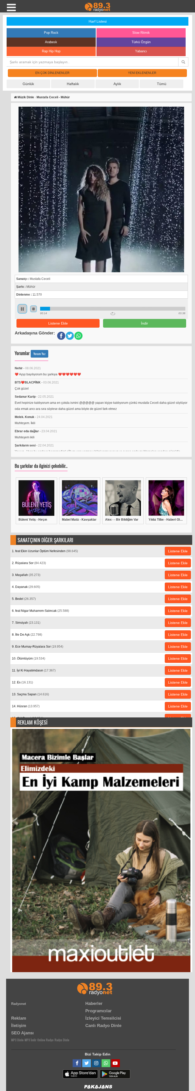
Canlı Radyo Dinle (103, 1025)
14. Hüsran (26, 706)
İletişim (18, 1025)
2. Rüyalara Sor (29, 563)
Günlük (28, 84)
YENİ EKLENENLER (142, 73)
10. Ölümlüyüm (28, 658)
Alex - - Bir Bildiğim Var (121, 519)
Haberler (94, 1003)
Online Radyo (45, 1040)
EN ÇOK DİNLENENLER (52, 73)
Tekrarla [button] (113, 313)
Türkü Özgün (141, 42)
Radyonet (18, 1004)
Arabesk (51, 42)
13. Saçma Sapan (30, 694)
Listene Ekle (58, 323)
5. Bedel (24, 599)
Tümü (161, 84)
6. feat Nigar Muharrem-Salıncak (40, 611)
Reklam (18, 1018)
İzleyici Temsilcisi (103, 1018)
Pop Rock (51, 33)
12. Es (22, 682)
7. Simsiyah (26, 622)
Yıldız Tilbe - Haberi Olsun (166, 519)
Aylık (117, 84)
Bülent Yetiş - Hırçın (33, 519)
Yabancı (141, 51)
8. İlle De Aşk (27, 634)
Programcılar (98, 1010)
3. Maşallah (26, 575)
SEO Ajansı (22, 1033)
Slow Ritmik (141, 33)
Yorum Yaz (39, 353)
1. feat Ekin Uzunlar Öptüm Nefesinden (45, 551)
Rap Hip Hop (51, 51)
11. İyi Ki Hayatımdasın (34, 670)
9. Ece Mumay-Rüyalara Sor (37, 646)
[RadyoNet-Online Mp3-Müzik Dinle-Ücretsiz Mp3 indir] (97, 6)
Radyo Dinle (62, 1040)
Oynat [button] (22, 309)
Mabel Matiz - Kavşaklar (79, 519)
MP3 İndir (30, 1040)
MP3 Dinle (17, 1040)
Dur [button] (33, 308)
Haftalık (73, 84)
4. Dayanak (26, 587)
